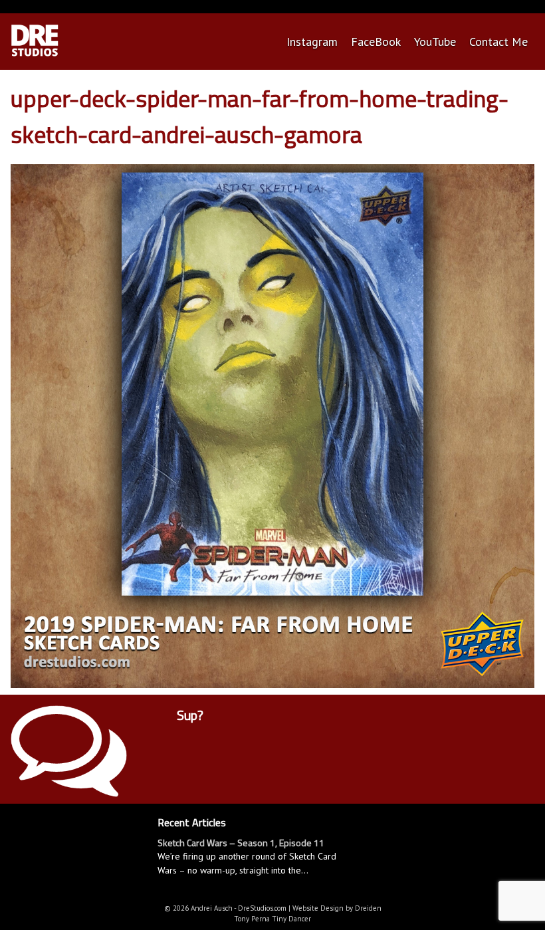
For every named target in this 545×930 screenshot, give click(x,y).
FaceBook (376, 41)
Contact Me (498, 41)
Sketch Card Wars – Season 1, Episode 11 (241, 843)
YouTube (435, 41)
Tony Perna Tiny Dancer (272, 918)
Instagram (312, 41)
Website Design (318, 908)
